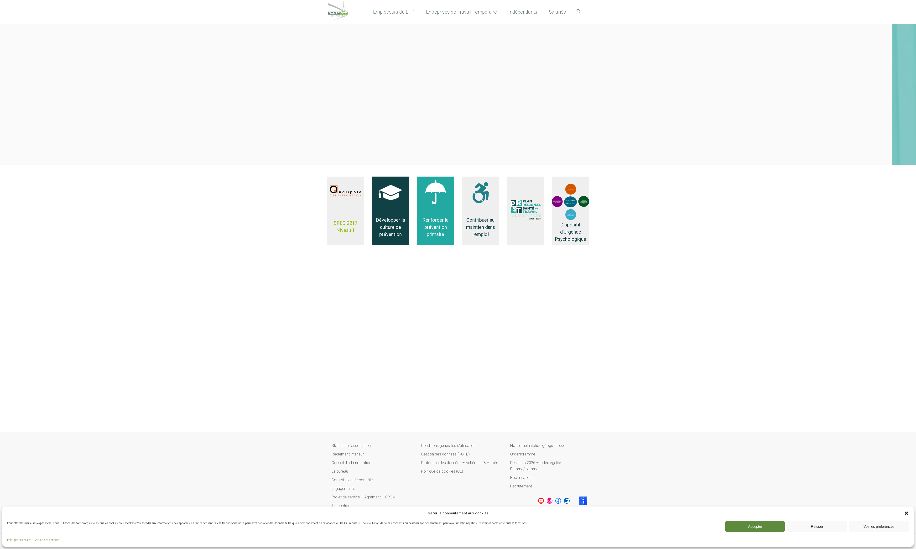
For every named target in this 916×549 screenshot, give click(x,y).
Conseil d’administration (351, 462)
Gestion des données (46, 540)
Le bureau (340, 471)
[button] (906, 513)
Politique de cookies (19, 540)
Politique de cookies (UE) (442, 471)
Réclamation (520, 477)
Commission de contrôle (352, 480)
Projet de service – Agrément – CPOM (364, 497)
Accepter (755, 526)
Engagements (343, 488)
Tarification (341, 505)
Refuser (817, 526)
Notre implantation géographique (537, 445)
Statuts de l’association (351, 445)
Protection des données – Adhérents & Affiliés (459, 462)
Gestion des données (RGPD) (445, 454)
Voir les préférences (879, 526)
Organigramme (522, 454)
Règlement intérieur (348, 454)
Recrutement (521, 486)
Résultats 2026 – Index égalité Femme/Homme (535, 465)
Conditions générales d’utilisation (448, 445)
